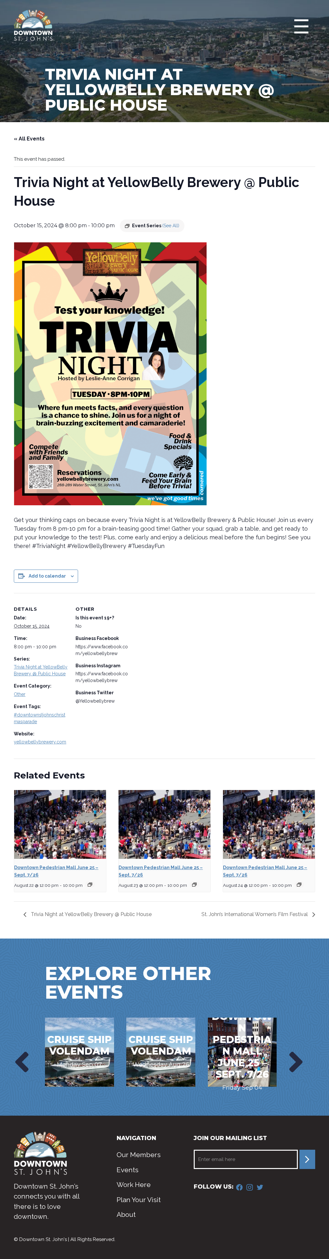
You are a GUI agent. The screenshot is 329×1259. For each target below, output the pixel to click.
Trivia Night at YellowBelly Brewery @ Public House (91, 914)
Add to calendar (47, 576)
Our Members (139, 1155)
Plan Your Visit (139, 1200)
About (126, 1214)
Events (127, 1170)
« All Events (29, 139)
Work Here (134, 1185)
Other (19, 694)
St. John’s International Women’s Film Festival (255, 914)
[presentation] (20, 1062)
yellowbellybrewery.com (40, 741)
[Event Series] (90, 884)
